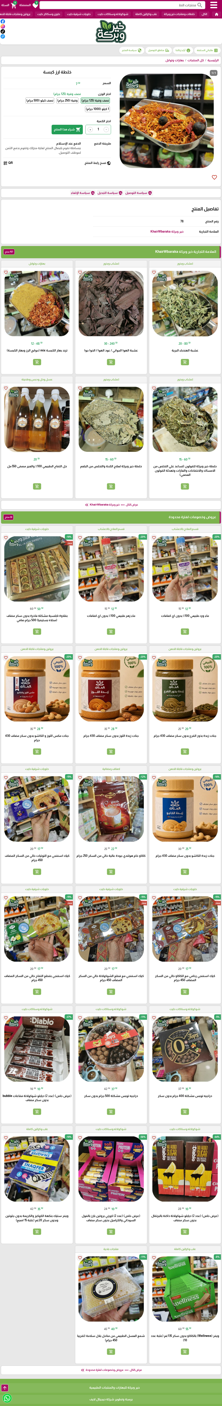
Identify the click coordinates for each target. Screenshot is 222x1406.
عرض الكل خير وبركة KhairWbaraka (111, 504)
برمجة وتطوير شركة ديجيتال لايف (111, 1399)
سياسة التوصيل (138, 193)
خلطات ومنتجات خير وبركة (179, 14)
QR (8, 163)
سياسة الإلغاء (83, 193)
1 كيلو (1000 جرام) (97, 109)
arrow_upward (4, 1388)
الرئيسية (213, 60)
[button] (28, 5)
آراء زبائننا (183, 50)
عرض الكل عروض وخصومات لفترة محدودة (111, 1370)
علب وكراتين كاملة (146, 14)
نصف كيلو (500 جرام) (39, 100)
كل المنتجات (196, 60)
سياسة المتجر (132, 50)
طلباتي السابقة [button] (207, 50)
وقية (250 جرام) (67, 100)
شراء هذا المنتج (67, 129)
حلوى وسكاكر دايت (48, 14)
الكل (204, 14)
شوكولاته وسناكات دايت (113, 14)
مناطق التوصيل (158, 50)
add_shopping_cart (185, 362)
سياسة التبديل (110, 193)
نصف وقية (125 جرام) (95, 100)
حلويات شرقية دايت (79, 14)
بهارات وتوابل (174, 60)
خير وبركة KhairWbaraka (167, 231)
